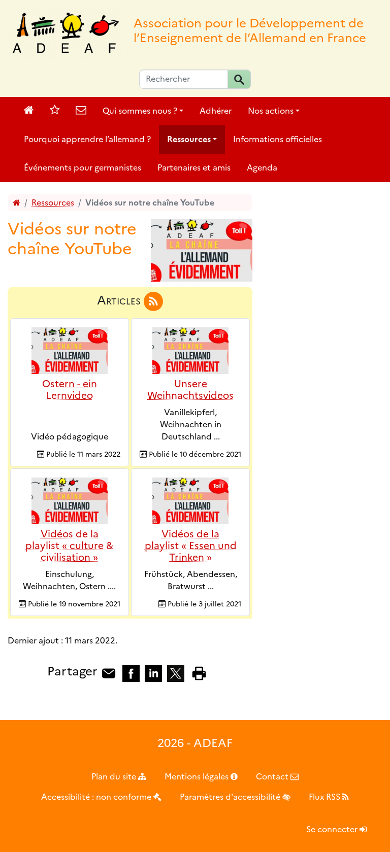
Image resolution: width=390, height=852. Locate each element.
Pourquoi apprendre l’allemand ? (87, 139)
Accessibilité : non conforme (97, 797)
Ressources (189, 139)
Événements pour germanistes (82, 168)
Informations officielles (277, 139)
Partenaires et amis (194, 168)
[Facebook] (131, 672)
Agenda (262, 168)
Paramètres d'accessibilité (231, 797)
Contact (273, 776)
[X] (176, 672)
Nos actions (271, 111)
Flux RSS (325, 797)
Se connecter (333, 829)
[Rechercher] (239, 79)
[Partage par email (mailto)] (109, 672)
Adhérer (216, 111)
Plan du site (114, 776)
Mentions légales (198, 776)
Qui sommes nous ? (140, 111)
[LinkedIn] (153, 672)
